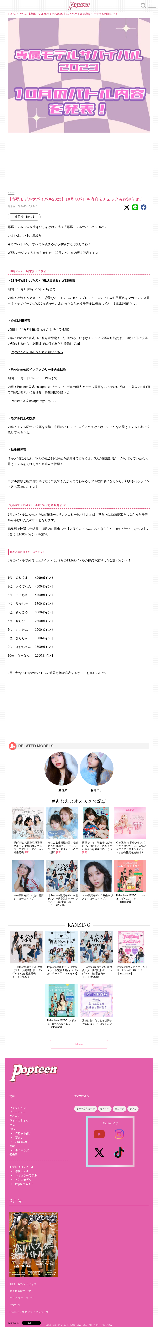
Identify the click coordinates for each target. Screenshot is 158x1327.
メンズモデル (23, 1179)
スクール (14, 1116)
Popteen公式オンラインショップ (29, 1312)
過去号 (13, 1154)
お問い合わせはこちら (22, 1284)
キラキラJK (22, 1150)
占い (12, 1129)
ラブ (12, 1125)
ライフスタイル (18, 1120)
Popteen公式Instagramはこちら (32, 401)
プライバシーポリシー (22, 1298)
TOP (10, 13)
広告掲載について (20, 1291)
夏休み (132, 1109)
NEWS (20, 13)
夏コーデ (119, 1109)
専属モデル (22, 1171)
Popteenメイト (24, 1184)
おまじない (22, 1141)
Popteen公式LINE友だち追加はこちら (37, 352)
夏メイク (104, 1109)
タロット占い (23, 1133)
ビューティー (17, 1112)
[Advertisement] (79, 160)
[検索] (143, 5)
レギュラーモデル (26, 1175)
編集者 (11, 206)
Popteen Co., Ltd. (77, 1324)
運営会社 (14, 1305)
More (79, 1044)
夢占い (19, 1137)
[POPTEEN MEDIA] (79, 6)
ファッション (17, 1108)
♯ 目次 (25, 216)
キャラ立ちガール (85, 1109)
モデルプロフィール (21, 1167)
